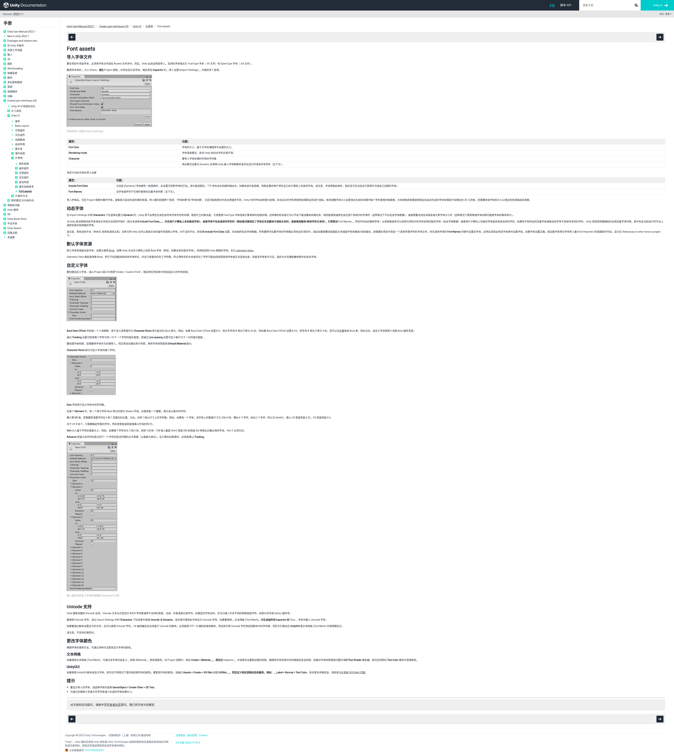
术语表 (11, 237)
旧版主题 (12, 232)
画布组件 (24, 168)
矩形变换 (24, 163)
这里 (341, 330)
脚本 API (565, 5)
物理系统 (12, 73)
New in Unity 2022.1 (18, 36)
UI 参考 (19, 158)
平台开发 (12, 223)
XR (9, 214)
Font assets (25, 191)
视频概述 (12, 91)
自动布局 (20, 144)
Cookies (203, 735)
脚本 (9, 77)
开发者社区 (114, 705)
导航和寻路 (13, 205)
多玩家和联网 (14, 82)
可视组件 (20, 130)
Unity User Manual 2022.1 (21, 31)
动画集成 (20, 139)
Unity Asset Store (17, 218)
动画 (9, 96)
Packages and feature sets (22, 40)
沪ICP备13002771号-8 (188, 742)
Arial (111, 250)
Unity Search (14, 228)
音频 (9, 86)
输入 (9, 54)
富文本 (18, 148)
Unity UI (15, 115)
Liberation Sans (244, 250)
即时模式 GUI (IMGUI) (22, 200)
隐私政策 (192, 735)
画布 (17, 121)
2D (8, 59)
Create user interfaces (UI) (22, 100)
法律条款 (180, 735)
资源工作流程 (14, 50)
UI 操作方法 (21, 195)
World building (15, 68)
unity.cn (657, 5)
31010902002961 (94, 750)
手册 (552, 5)
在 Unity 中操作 (15, 45)
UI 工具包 (16, 110)
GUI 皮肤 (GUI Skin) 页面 (352, 672)
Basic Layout (22, 125)
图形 (9, 63)
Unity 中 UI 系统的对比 (23, 106)
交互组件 (20, 135)
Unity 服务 (12, 209)
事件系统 (20, 153)
